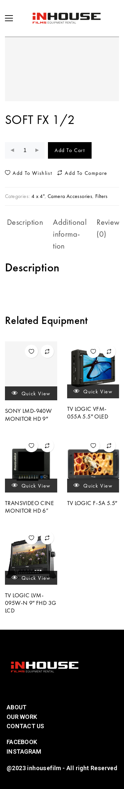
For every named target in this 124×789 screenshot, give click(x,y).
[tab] (25, 234)
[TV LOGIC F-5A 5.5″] (93, 464)
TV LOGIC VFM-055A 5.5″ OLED (87, 412)
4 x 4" (38, 196)
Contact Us (25, 726)
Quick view (35, 393)
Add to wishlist (31, 173)
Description (25, 222)
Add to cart (70, 150)
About (16, 707)
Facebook (22, 741)
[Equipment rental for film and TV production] (66, 18)
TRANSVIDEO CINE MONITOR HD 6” (29, 506)
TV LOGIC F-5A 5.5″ (92, 503)
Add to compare (85, 173)
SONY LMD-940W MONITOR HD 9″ (28, 414)
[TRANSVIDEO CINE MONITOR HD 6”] (31, 464)
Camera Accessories (70, 196)
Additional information (70, 234)
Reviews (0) (109, 228)
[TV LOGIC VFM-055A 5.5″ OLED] (93, 369)
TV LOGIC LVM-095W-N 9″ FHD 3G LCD (30, 602)
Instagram (24, 751)
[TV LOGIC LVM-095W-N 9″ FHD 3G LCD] (31, 556)
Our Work (22, 716)
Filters (101, 196)
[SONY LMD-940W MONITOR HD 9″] (31, 370)
